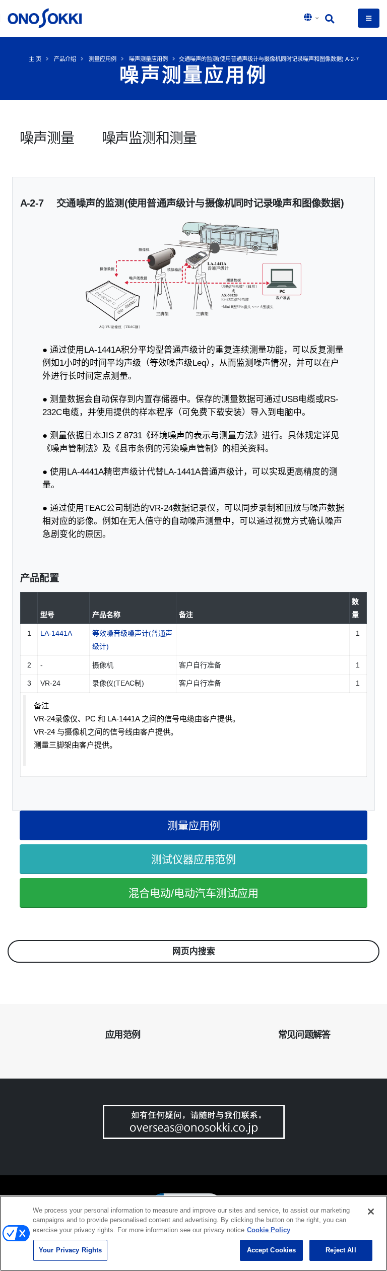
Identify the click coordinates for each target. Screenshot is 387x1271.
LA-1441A (56, 633)
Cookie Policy (268, 1230)
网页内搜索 (193, 951)
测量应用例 (102, 59)
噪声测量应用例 (148, 59)
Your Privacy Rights (70, 1250)
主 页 (35, 59)
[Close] (371, 1211)
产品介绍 (65, 59)
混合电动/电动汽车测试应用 (193, 893)
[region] (193, 1233)
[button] (312, 18)
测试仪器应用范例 (193, 859)
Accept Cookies (271, 1250)
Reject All (341, 1250)
